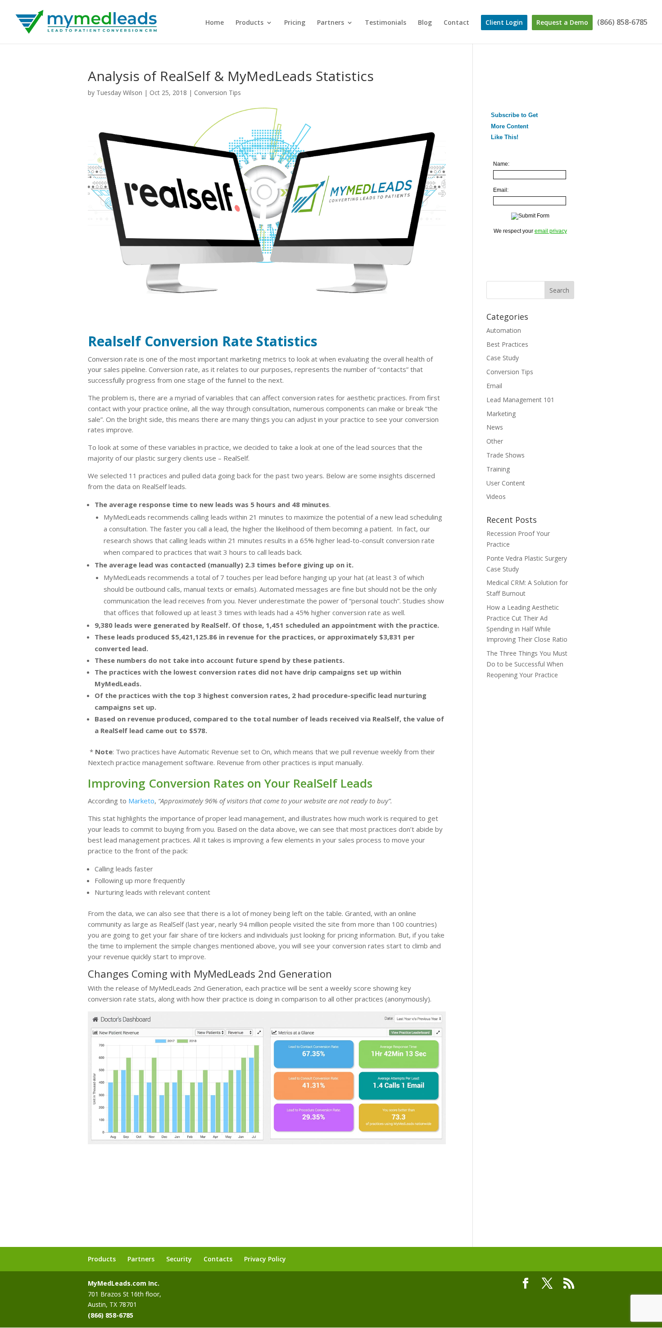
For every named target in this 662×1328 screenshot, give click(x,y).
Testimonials (385, 23)
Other (494, 441)
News (494, 427)
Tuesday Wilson (119, 92)
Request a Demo (562, 22)
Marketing (501, 413)
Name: (501, 164)
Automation (503, 330)
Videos (496, 496)
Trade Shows (505, 455)
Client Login (504, 22)
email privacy (551, 231)
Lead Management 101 (520, 399)
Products (249, 23)
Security (179, 1259)
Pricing (294, 23)
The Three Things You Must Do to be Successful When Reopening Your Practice (526, 664)
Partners (330, 23)
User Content (505, 483)
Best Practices (507, 344)
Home (214, 23)
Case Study (502, 358)
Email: (500, 190)
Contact (456, 23)
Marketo (141, 800)
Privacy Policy (265, 1259)
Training (498, 469)
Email (494, 385)
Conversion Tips (217, 92)
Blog (425, 23)
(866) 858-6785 (622, 23)
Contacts (218, 1259)
